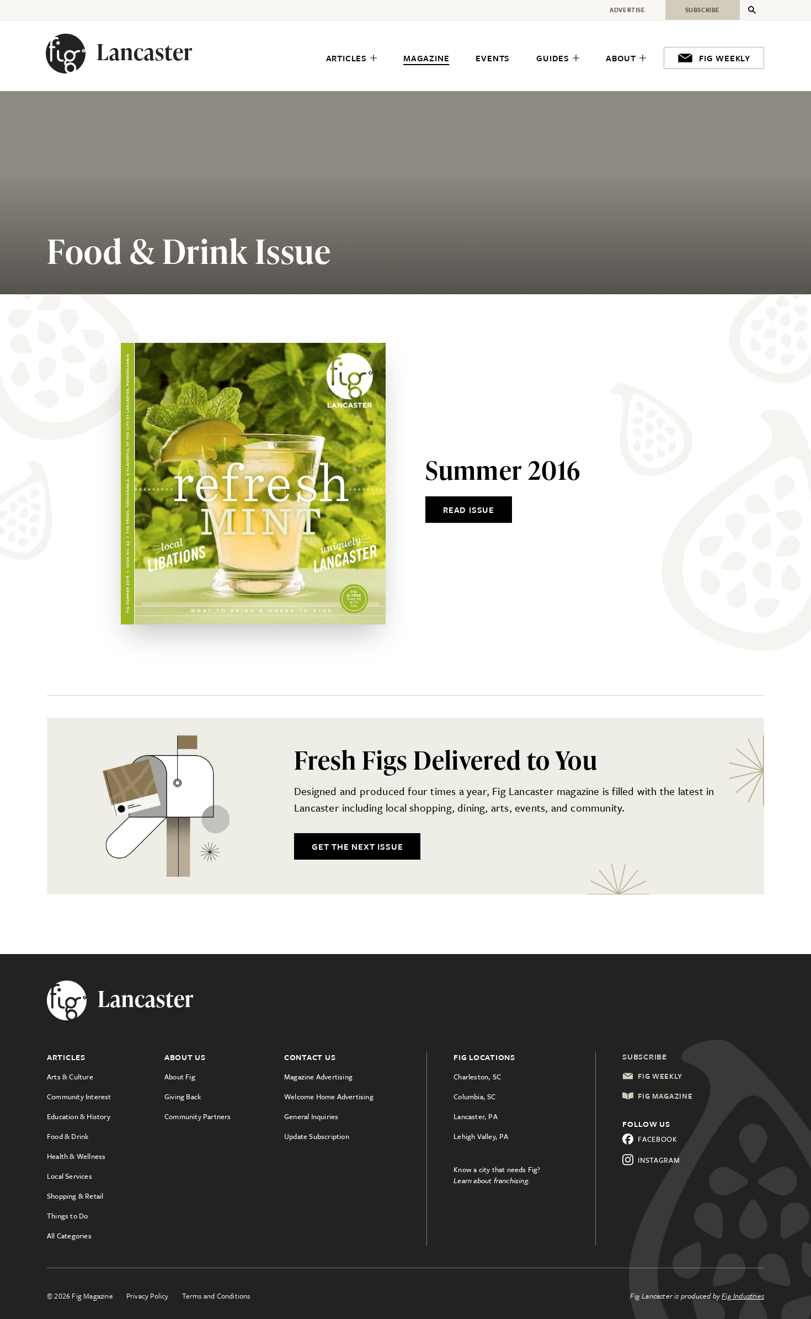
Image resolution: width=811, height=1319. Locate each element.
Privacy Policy (147, 1295)
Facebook (657, 1139)
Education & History (78, 1116)
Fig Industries (743, 1295)
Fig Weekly (660, 1076)
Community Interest (79, 1096)
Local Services (69, 1176)
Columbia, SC (474, 1096)
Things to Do (67, 1215)
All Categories (69, 1235)
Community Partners (197, 1116)
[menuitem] (351, 58)
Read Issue (468, 510)
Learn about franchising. (492, 1180)
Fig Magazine (665, 1095)
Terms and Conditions (216, 1295)
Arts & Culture (70, 1076)
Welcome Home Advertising (329, 1096)
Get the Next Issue (357, 846)
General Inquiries (311, 1116)
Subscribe (644, 1056)
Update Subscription (316, 1136)
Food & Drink (67, 1136)
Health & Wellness (76, 1156)
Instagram (659, 1160)
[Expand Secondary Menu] (752, 10)
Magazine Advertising (318, 1076)
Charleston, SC (477, 1076)
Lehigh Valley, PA (480, 1136)
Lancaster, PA (475, 1116)
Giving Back (182, 1096)
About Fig (179, 1076)
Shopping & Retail (75, 1195)
